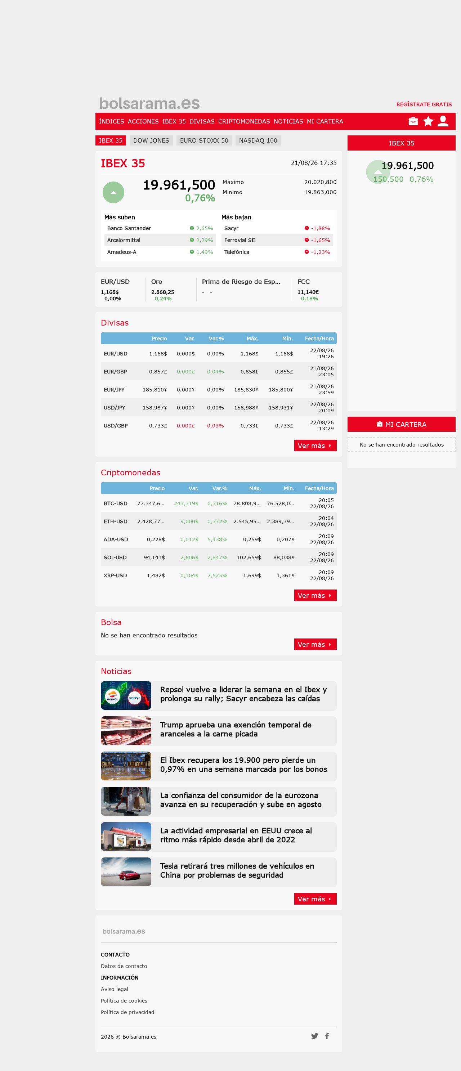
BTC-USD (115, 503)
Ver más (311, 445)
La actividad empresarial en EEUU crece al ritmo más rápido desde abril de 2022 (236, 835)
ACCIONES (143, 121)
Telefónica (236, 252)
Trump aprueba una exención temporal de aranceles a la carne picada (236, 729)
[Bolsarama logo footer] (124, 931)
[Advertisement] (275, 50)
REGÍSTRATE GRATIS (424, 104)
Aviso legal (114, 989)
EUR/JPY (114, 389)
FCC (303, 281)
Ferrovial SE (239, 240)
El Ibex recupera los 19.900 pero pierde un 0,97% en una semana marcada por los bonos (243, 764)
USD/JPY (114, 407)
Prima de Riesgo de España (244, 281)
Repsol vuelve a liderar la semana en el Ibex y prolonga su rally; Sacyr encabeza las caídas (243, 694)
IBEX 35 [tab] (110, 140)
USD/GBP (115, 425)
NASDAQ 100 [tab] (258, 140)
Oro (156, 281)
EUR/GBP (115, 371)
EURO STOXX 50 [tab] (204, 140)
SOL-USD (115, 557)
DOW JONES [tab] (151, 140)
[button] (314, 1038)
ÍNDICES (111, 121)
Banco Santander (129, 228)
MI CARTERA (325, 121)
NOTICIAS (288, 121)
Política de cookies (124, 1001)
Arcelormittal (123, 240)
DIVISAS (202, 121)
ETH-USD (115, 521)
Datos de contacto (124, 966)
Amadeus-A (121, 252)
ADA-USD (116, 539)
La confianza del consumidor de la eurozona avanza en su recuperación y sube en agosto (241, 799)
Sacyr (231, 228)
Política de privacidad (128, 1012)
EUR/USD (115, 281)
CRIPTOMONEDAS (244, 121)
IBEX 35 (174, 121)
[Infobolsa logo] (149, 104)
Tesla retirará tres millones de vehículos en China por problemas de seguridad (237, 870)
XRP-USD (115, 575)
